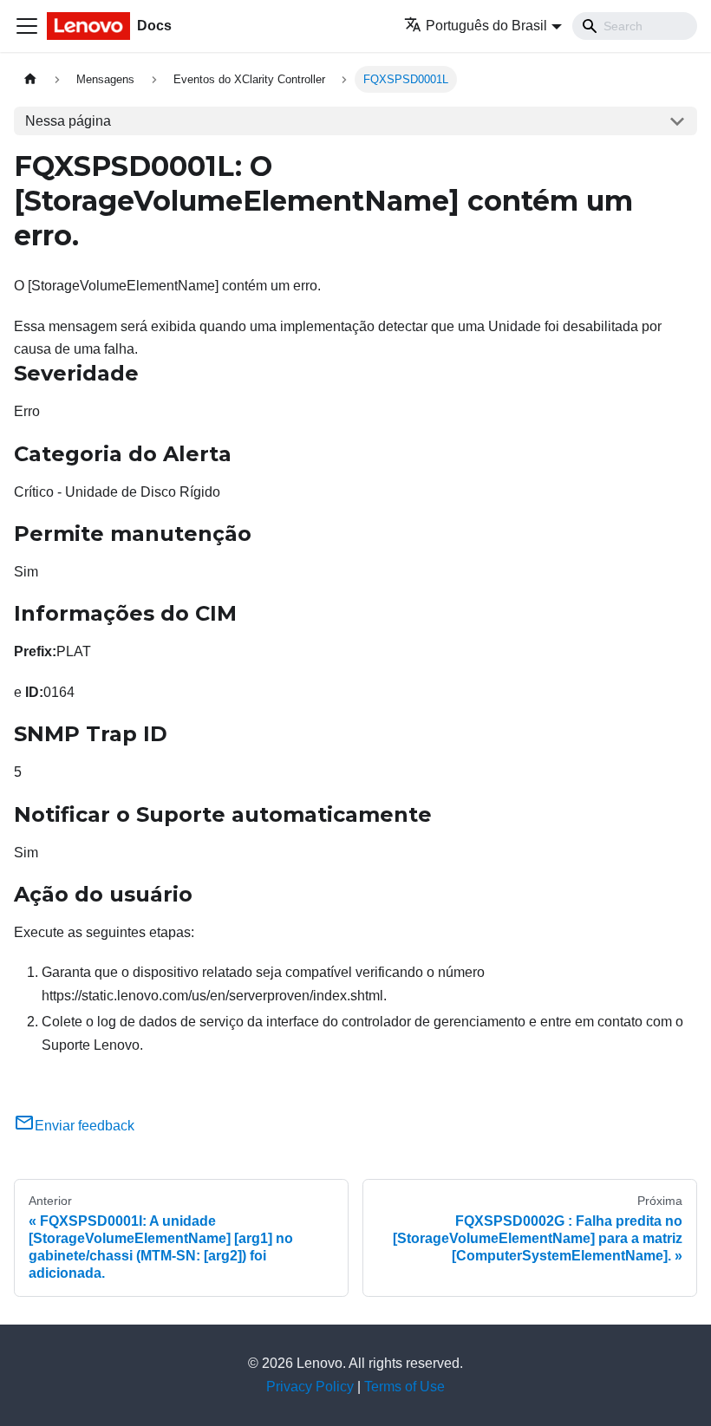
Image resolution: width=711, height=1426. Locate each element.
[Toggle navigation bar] (27, 26)
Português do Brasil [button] (486, 25)
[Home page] (30, 79)
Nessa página (68, 121)
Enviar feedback (84, 1125)
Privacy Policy (310, 1386)
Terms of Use (404, 1386)
